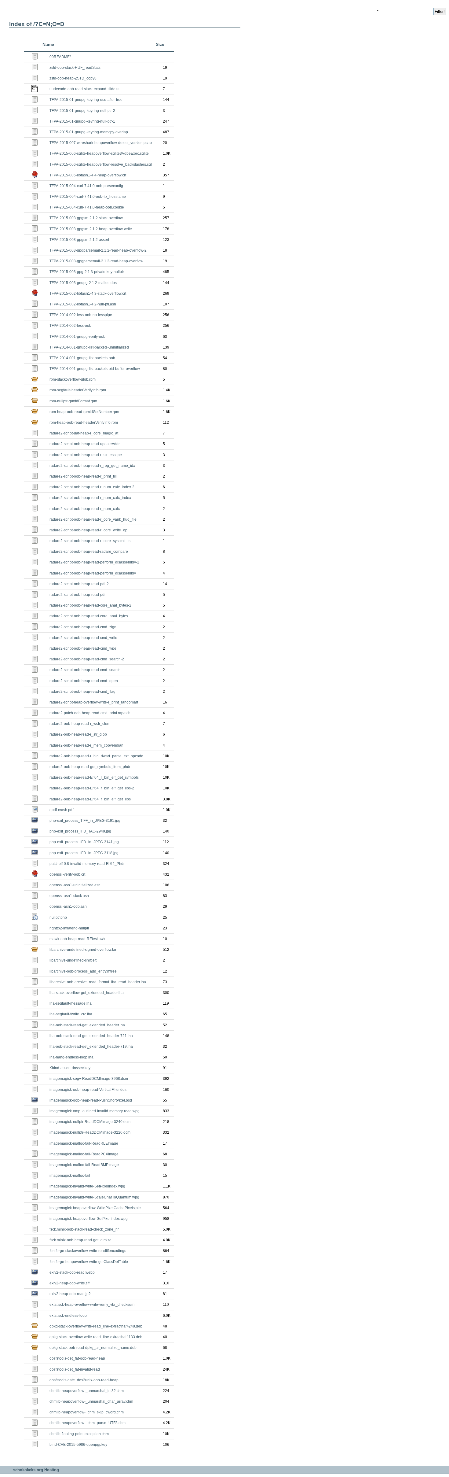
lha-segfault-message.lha (70, 1003)
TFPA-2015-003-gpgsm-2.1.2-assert (79, 240)
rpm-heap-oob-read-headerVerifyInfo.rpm (83, 422)
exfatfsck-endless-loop (68, 1315)
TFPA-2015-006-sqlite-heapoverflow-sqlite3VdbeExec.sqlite (99, 153)
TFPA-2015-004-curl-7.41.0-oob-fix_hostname (87, 196)
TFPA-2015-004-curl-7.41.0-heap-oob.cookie (86, 207)
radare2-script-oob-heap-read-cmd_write (83, 638)
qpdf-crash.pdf (61, 810)
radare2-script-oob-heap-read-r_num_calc (84, 509)
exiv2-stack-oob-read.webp (72, 1272)
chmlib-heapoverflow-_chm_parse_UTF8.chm (87, 1423)
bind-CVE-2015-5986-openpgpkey (78, 1444)
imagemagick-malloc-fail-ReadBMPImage (84, 1165)
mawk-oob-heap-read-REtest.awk (77, 939)
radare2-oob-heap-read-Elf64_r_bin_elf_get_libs (90, 799)
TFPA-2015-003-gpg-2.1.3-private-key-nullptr (86, 272)
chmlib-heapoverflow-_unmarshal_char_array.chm (91, 1401)
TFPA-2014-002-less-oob (70, 325)
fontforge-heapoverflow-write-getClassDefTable (88, 1262)
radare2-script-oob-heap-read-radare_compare (88, 551)
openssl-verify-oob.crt (67, 874)
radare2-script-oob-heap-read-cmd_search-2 (86, 659)
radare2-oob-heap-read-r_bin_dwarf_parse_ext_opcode (96, 756)
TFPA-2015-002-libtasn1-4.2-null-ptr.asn (82, 304)
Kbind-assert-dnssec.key (69, 1068)
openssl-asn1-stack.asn (69, 896)
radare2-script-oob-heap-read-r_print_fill (83, 476)
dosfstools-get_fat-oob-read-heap (77, 1358)
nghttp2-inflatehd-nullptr (69, 928)
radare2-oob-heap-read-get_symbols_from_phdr (89, 767)
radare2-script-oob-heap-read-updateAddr (84, 444)
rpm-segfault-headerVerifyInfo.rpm (77, 390)
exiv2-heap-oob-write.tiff (69, 1283)
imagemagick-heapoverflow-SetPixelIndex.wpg (88, 1219)
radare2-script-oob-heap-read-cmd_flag (82, 691)
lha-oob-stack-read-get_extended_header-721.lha (91, 1036)
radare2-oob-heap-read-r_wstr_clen (79, 724)
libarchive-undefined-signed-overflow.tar (82, 949)
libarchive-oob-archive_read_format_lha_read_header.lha (97, 982)
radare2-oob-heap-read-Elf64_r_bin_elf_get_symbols (94, 777)
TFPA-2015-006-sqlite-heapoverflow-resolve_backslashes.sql (100, 164)
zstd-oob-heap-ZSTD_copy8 (73, 78)
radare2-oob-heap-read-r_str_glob (78, 734)
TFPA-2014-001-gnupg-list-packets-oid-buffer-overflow (94, 369)
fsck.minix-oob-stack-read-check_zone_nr (84, 1229)
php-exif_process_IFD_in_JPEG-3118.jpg (84, 853)
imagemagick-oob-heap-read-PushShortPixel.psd (90, 1100)
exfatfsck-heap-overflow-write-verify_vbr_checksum (91, 1304)
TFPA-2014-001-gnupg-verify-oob (77, 336)
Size (160, 44)
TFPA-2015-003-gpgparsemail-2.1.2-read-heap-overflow (96, 261)
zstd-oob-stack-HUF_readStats (74, 67)
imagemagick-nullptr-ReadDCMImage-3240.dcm (89, 1122)
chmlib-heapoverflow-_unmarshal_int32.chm (86, 1391)
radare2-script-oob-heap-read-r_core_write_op (88, 530)
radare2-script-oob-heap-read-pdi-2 (79, 584)
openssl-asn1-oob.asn (68, 906)
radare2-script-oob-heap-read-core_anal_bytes (88, 616)
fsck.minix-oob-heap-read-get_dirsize (80, 1240)
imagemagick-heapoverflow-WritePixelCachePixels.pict (95, 1208)
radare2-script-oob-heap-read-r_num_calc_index (90, 498)
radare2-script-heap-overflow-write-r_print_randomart (93, 702)
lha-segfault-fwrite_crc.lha (70, 1014)
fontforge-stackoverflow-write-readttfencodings (87, 1251)
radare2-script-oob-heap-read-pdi (77, 595)
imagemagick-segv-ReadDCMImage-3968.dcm (88, 1078)
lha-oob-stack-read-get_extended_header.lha (87, 1025)
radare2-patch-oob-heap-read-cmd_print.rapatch (89, 713)
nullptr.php (58, 917)
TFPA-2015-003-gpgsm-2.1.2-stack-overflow (86, 218)
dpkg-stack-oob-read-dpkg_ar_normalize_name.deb (93, 1348)
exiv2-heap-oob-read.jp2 (70, 1294)
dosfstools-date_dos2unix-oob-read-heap (84, 1380)
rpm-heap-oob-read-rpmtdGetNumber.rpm (84, 412)
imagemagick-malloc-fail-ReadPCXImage (84, 1154)
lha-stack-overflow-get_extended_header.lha (86, 993)
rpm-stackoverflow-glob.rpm (72, 379)
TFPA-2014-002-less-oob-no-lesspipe (80, 315)
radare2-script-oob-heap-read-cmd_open (83, 681)
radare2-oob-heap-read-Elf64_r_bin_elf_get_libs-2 (91, 788)
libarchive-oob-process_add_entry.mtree (83, 971)
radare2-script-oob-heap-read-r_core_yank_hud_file (93, 519)
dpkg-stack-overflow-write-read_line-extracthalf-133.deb (95, 1337)
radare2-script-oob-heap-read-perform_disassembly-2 (94, 562)
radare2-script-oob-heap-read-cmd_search (85, 670)
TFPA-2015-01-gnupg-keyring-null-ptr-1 (82, 121)
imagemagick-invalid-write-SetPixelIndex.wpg (87, 1186)
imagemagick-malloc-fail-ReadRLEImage (83, 1143)
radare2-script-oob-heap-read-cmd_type (82, 648)
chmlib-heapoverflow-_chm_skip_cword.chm (86, 1412)
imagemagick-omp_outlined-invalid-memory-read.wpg (94, 1111)
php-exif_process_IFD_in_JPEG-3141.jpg (84, 842)
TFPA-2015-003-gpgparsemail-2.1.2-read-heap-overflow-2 (98, 250)
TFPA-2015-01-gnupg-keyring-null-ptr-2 (82, 111)
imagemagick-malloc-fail (69, 1175)
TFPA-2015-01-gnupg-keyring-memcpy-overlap (88, 132)
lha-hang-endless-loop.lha (71, 1057)
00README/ (60, 57)
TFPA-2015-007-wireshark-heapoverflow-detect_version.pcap (100, 143)
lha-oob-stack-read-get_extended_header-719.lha (91, 1046)
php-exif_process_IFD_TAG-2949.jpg (80, 831)
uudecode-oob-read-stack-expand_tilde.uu (85, 89)
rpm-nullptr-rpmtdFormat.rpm (73, 401)
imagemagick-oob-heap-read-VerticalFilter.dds (87, 1089)
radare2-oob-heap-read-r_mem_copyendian (86, 745)
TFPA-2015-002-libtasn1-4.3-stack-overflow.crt (87, 293)
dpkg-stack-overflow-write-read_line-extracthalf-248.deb (95, 1326)
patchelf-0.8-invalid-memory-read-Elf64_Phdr (87, 864)
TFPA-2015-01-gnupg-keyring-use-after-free (85, 100)
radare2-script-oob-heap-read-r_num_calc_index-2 (91, 487)
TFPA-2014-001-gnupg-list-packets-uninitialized (89, 347)
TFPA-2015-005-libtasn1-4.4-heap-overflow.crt (87, 175)
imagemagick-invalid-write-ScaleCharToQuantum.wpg (94, 1197)
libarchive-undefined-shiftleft (73, 960)
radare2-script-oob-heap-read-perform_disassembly (92, 573)
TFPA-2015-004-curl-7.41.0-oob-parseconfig (86, 186)
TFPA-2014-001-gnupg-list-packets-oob (82, 358)
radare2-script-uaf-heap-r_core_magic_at (83, 433)
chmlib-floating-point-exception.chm (79, 1434)
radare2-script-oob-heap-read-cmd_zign (82, 627)
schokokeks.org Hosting (36, 1470)
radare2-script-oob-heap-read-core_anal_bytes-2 (90, 605)
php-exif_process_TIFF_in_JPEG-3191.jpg (84, 820)
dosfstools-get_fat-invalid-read (74, 1369)
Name (48, 44)
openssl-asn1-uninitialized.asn (74, 885)
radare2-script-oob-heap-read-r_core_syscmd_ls (89, 541)
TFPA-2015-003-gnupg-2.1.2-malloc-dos (83, 283)
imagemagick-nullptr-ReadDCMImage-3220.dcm (89, 1132)
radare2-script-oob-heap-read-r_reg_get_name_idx (92, 465)
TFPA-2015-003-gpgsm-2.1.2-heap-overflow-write (90, 229)
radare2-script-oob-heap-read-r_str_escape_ (86, 455)
